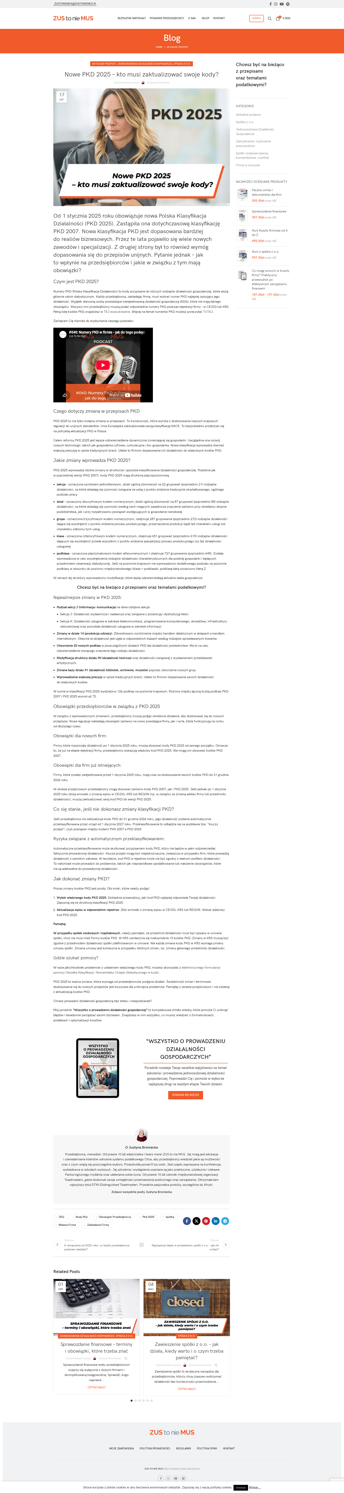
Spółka (170, 1217)
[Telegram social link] (225, 1221)
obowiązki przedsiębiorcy (115, 1217)
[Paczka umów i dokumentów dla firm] (242, 195)
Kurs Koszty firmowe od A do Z (270, 233)
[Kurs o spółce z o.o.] (242, 256)
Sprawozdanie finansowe (269, 211)
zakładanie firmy (98, 1225)
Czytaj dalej (96, 1387)
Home (159, 47)
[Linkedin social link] (216, 1221)
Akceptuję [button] (241, 1487)
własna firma (67, 1225)
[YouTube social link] (282, 4)
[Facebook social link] (270, 4)
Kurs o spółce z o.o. (265, 252)
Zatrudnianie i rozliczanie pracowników (253, 144)
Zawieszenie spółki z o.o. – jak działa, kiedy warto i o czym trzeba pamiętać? (186, 1351)
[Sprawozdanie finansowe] (242, 215)
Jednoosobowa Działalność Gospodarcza (145, 63)
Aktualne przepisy (177, 47)
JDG (61, 1217)
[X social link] (196, 1221)
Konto (256, 18)
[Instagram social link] (276, 4)
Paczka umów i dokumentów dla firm (267, 192)
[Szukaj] (270, 18)
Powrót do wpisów (141, 1245)
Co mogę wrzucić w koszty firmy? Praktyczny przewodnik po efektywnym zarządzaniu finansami (270, 280)
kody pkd (81, 1217)
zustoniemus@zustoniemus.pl (75, 3)
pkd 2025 (148, 1217)
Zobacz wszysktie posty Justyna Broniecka (141, 1192)
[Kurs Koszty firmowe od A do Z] (242, 236)
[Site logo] (73, 18)
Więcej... (255, 1487)
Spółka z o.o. (182, 63)
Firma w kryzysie (248, 165)
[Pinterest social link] (206, 1221)
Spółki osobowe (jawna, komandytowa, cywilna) (252, 156)
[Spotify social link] (288, 4)
